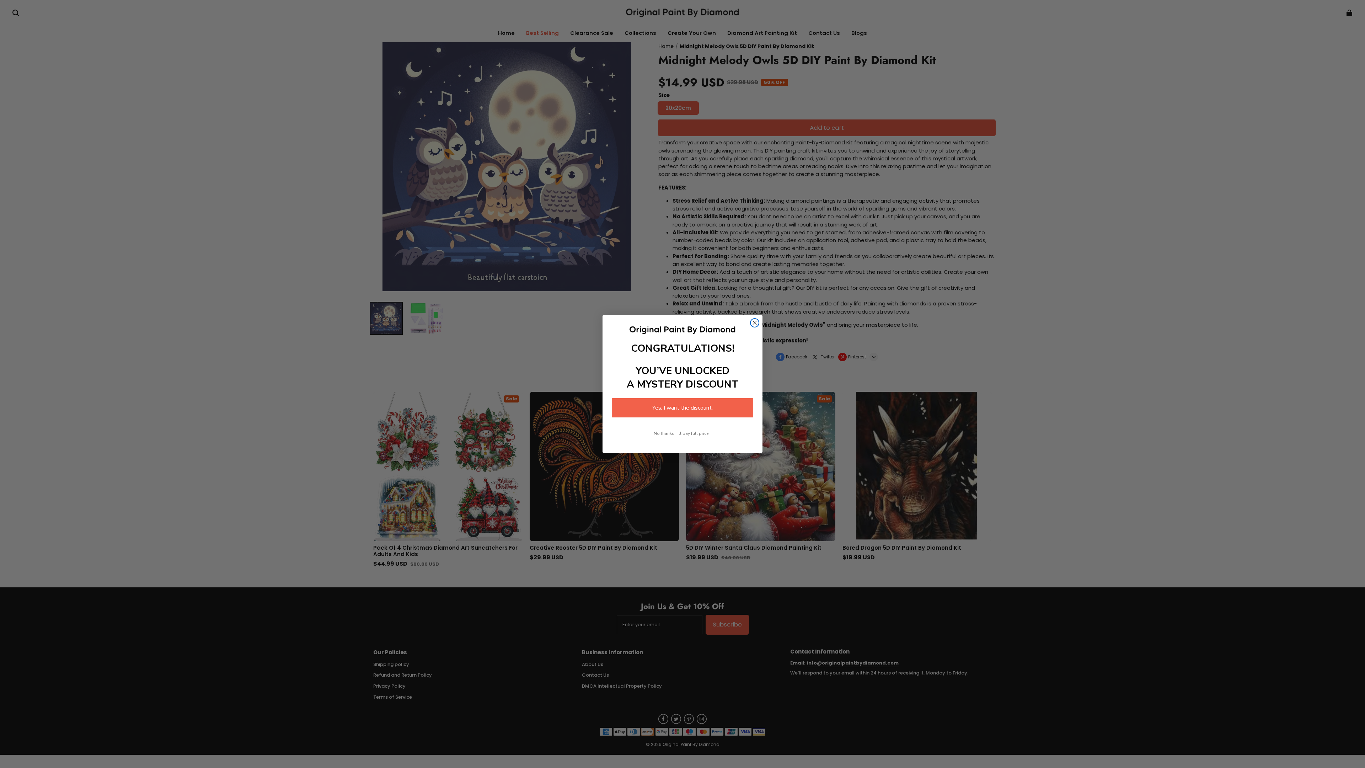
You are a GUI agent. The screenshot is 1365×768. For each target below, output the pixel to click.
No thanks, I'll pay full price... (683, 433)
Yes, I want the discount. (682, 408)
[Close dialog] (754, 323)
